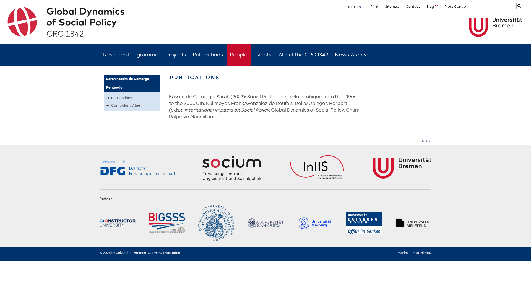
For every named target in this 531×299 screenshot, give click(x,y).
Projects (175, 54)
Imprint (402, 253)
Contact (413, 6)
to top (426, 141)
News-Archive (352, 54)
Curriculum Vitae (125, 105)
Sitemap (392, 6)
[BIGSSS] (167, 223)
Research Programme (130, 54)
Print (374, 6)
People (239, 54)
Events (262, 54)
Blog (430, 6)
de (350, 7)
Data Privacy (421, 253)
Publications (208, 54)
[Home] (265, 21)
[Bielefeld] (413, 223)
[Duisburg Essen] (364, 223)
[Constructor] (118, 223)
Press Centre (455, 6)
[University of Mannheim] (265, 223)
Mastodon (172, 253)
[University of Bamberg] (216, 223)
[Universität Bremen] (495, 27)
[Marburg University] (315, 223)
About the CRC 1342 (303, 54)
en (358, 7)
